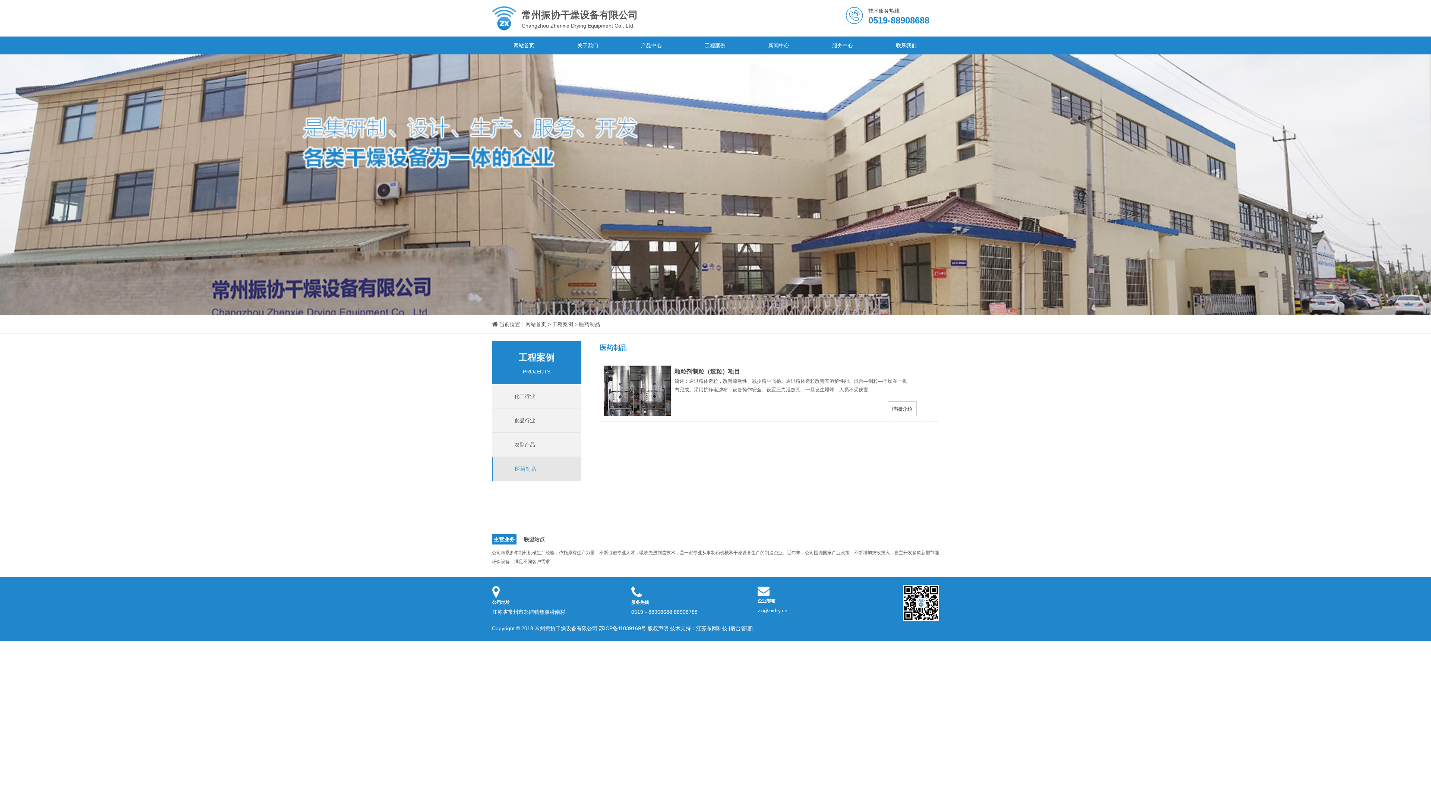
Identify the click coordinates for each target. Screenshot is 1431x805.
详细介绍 (902, 409)
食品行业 (524, 420)
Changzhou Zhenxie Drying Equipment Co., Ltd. (580, 19)
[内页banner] (715, 184)
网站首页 (524, 45)
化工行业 (524, 396)
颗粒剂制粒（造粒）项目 (707, 371)
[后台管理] (741, 628)
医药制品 (589, 324)
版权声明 (658, 628)
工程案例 (715, 45)
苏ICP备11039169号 (622, 628)
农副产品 (524, 445)
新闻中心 (778, 45)
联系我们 (906, 45)
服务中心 (842, 45)
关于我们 (587, 45)
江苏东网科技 (711, 628)
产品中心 (651, 45)
